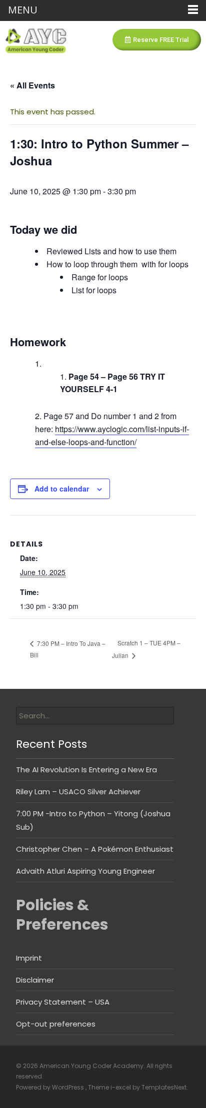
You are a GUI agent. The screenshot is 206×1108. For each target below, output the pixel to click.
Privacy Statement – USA (63, 1002)
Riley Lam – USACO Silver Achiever (78, 791)
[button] (156, 39)
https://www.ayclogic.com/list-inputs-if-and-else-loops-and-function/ (112, 435)
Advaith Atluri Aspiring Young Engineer (85, 871)
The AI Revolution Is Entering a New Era (86, 769)
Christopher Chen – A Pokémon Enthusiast (95, 849)
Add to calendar (61, 489)
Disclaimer (35, 980)
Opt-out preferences (56, 1024)
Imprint (29, 958)
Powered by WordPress (51, 1087)
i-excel (121, 1087)
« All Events (32, 85)
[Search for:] (95, 715)
